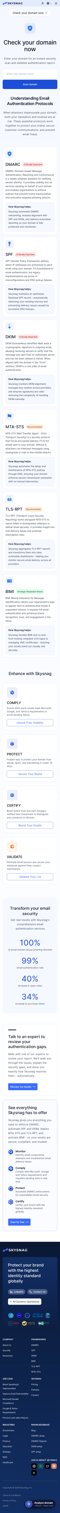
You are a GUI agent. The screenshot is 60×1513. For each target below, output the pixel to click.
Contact (35, 1395)
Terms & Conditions (12, 1495)
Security (6, 1350)
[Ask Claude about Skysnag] (54, 1466)
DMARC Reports (38, 1441)
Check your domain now (28, 13)
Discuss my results (20, 1086)
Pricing (34, 1384)
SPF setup (36, 1451)
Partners (35, 1389)
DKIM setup (36, 1446)
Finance (6, 1441)
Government (8, 1430)
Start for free (17, 1222)
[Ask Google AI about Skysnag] (34, 1472)
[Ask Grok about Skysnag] (47, 1466)
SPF (33, 1350)
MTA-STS (36, 1371)
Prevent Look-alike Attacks (15, 1417)
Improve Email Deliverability (15, 1393)
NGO (5, 1457)
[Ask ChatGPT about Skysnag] (34, 1466)
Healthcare (8, 1462)
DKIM (33, 1355)
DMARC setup (37, 1435)
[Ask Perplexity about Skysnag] (40, 1466)
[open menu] (56, 3)
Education (7, 1446)
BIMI (33, 1361)
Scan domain (30, 84)
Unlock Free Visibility (30, 722)
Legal (5, 1435)
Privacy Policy (9, 1500)
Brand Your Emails (30, 825)
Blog (33, 1430)
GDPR (5, 1506)
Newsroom (8, 1355)
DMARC (35, 1345)
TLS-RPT (35, 1366)
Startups (6, 1451)
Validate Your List (30, 876)
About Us (7, 1345)
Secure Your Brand (30, 774)
